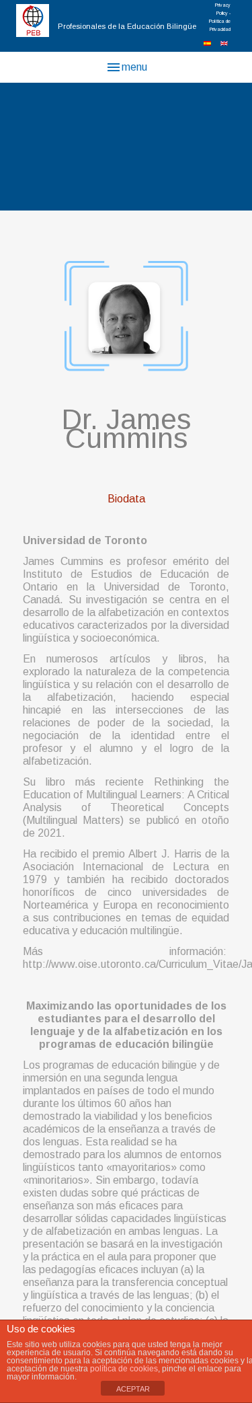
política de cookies (124, 1368)
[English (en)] (224, 42)
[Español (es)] (207, 42)
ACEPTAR (133, 1389)
